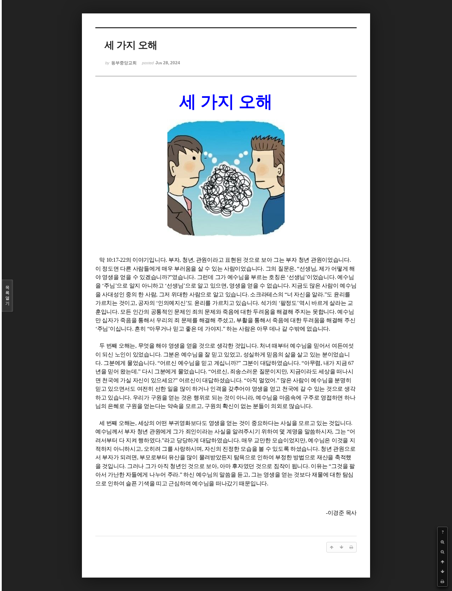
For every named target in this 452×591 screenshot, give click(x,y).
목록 (7, 295)
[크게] (442, 542)
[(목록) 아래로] (442, 572)
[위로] (442, 562)
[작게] (442, 552)
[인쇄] (442, 581)
